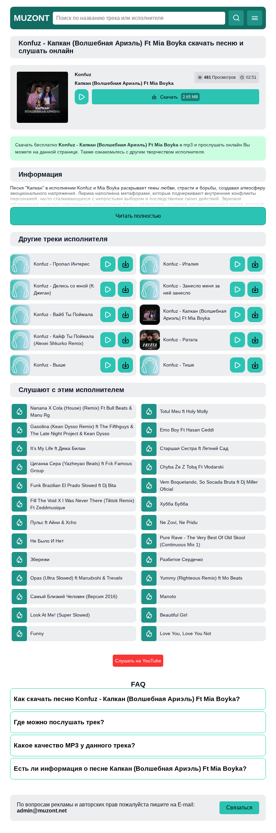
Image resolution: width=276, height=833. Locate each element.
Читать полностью (138, 216)
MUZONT (31, 18)
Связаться (239, 807)
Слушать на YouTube (138, 660)
